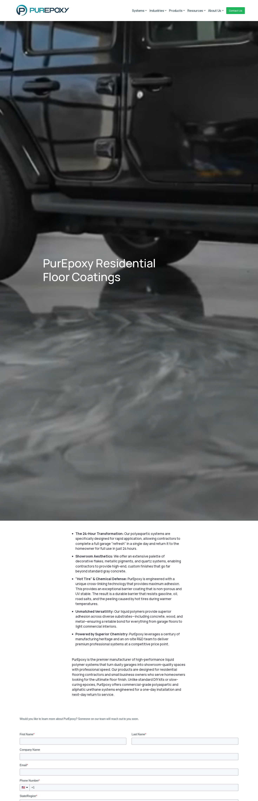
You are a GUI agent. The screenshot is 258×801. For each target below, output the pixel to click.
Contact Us (235, 10)
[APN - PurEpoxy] (42, 9)
